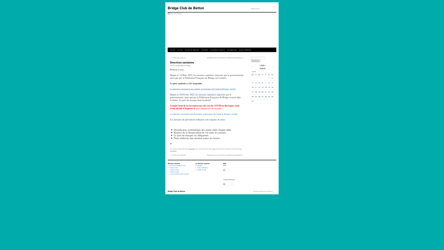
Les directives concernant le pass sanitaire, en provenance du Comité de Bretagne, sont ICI (203, 89)
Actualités (204, 50)
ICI (236, 114)
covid (214, 149)
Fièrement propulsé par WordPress (263, 191)
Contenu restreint (174, 170)
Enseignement (232, 50)
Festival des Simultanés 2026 (177, 165)
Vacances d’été (174, 168)
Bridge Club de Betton (186, 7)
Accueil (172, 50)
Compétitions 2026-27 (217, 50)
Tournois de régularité (192, 50)
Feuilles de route (201, 170)
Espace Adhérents (245, 50)
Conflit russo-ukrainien (178, 58)
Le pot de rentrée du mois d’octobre (179, 174)
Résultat (199, 165)
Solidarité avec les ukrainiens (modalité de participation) (225, 58)
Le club (179, 50)
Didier (188, 65)
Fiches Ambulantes (202, 168)
